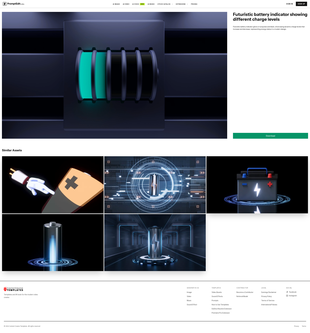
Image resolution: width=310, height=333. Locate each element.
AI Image (116, 4)
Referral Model (242, 296)
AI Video (126, 4)
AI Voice (138, 4)
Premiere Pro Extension (221, 313)
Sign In (289, 4)
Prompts (215, 300)
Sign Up (301, 4)
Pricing (194, 4)
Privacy (296, 326)
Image (189, 292)
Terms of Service (267, 300)
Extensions (181, 4)
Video (189, 296)
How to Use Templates (220, 305)
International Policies (269, 305)
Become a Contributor (244, 292)
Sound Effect (192, 305)
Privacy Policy (266, 296)
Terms (304, 326)
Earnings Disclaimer (268, 292)
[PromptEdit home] (14, 4)
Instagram (293, 296)
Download (270, 136)
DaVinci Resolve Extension (222, 309)
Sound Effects (217, 296)
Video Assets (217, 292)
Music (189, 300)
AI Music (151, 4)
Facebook (292, 292)
